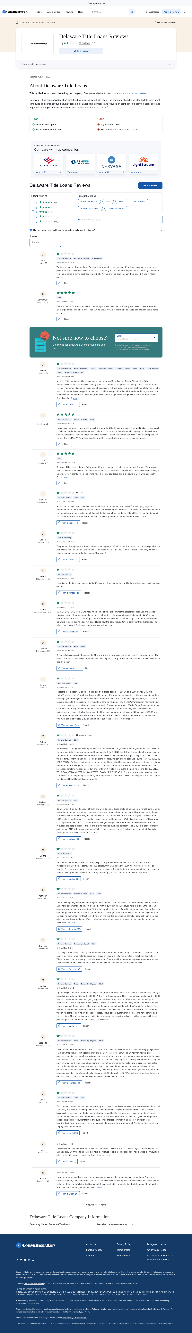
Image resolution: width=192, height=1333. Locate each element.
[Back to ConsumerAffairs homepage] (17, 22)
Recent (35, 242)
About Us (91, 1244)
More (75, 398)
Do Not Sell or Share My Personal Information (160, 1257)
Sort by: (34, 236)
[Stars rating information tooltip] (95, 43)
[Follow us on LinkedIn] (33, 1260)
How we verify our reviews (34, 64)
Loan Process (139, 201)
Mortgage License (156, 1244)
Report (67, 283)
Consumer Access (34, 1283)
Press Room (123, 1255)
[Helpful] (59, 283)
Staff (108, 201)
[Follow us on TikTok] (25, 1260)
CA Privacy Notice (156, 1249)
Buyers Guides (53, 11)
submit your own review (133, 93)
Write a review (81, 51)
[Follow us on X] (29, 1260)
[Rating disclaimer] (92, 43)
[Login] (185, 11)
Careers (90, 1255)
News (80, 11)
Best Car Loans (48, 22)
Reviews (69, 11)
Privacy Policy (124, 1244)
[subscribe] (154, 338)
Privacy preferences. (96, 3)
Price (121, 201)
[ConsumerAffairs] (15, 12)
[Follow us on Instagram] (21, 1260)
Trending (37, 11)
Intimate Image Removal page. (74, 1317)
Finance (25, 22)
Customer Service (89, 201)
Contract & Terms (116, 208)
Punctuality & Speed (90, 208)
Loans (35, 22)
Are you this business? (166, 22)
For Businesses (152, 11)
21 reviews (84, 43)
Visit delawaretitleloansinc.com (88, 107)
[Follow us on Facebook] (17, 1260)
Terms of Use (123, 1249)
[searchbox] (112, 11)
